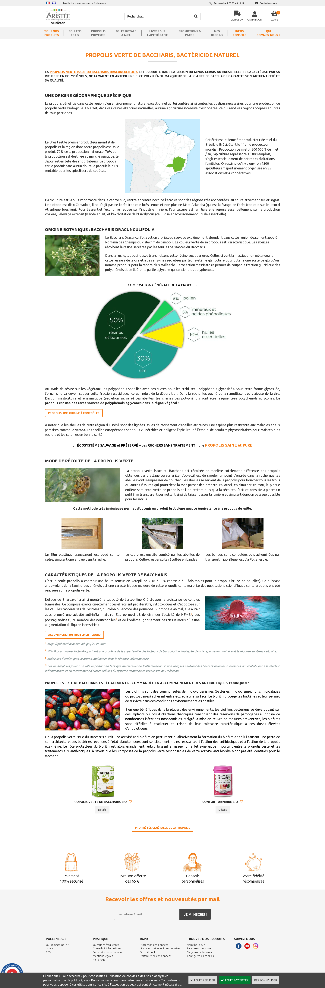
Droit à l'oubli (147, 952)
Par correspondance (199, 948)
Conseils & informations (107, 948)
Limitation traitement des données (160, 948)
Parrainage (99, 959)
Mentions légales (103, 956)
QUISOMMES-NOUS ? (268, 33)
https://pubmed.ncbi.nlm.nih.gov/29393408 (76, 644)
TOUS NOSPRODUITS (51, 33)
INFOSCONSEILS (239, 33)
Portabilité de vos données (156, 956)
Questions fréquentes (106, 944)
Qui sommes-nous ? (57, 944)
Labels (49, 948)
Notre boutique (196, 944)
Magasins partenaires (199, 952)
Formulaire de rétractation (108, 952)
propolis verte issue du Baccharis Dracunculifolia (94, 72)
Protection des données (154, 944)
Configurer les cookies (200, 956)
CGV (48, 952)
